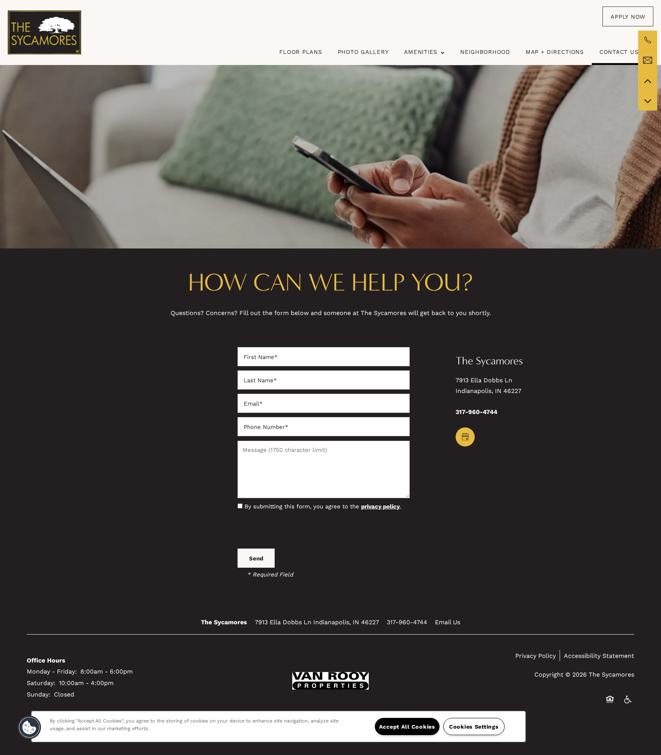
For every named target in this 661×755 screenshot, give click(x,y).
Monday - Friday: (52, 671)
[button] (627, 16)
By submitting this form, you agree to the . (322, 506)
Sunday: (38, 694)
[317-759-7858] (647, 40)
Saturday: (41, 682)
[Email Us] (647, 60)
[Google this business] (465, 437)
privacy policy (380, 506)
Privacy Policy (535, 655)
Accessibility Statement (599, 655)
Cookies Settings (474, 727)
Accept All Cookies (407, 727)
